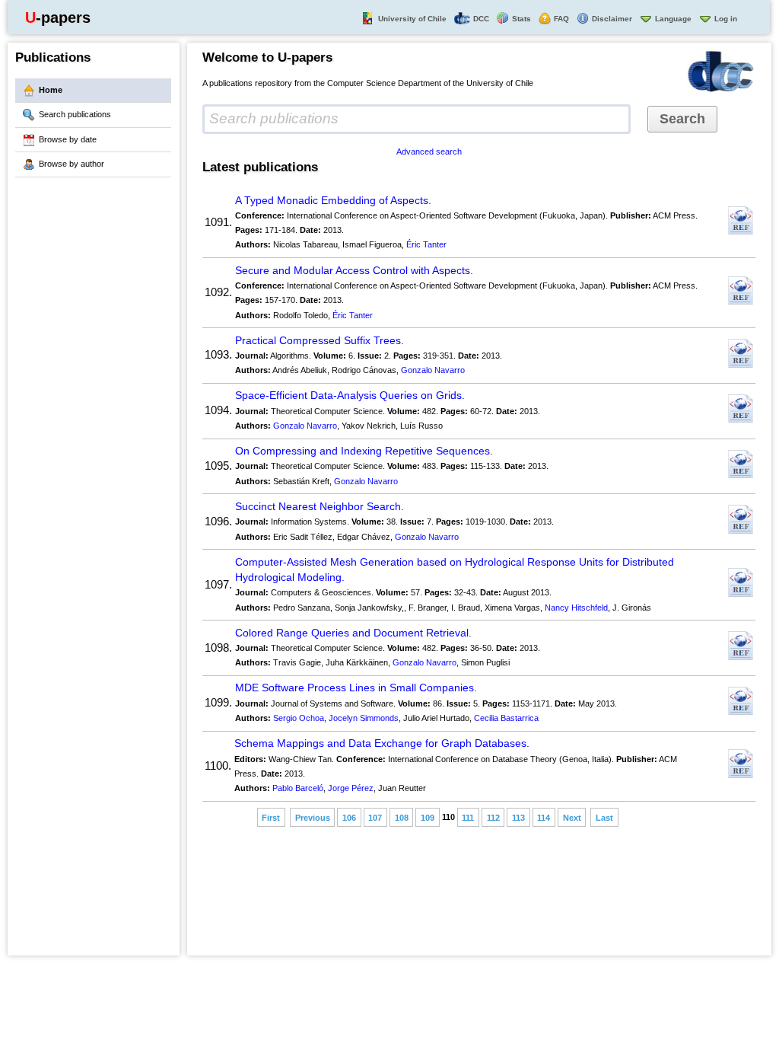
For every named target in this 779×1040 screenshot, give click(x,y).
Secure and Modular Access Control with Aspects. (354, 270)
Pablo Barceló (297, 788)
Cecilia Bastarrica (506, 718)
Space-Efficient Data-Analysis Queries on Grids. (350, 395)
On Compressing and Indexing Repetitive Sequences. (364, 451)
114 (543, 816)
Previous (312, 816)
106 (349, 816)
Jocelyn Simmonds (364, 718)
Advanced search (429, 151)
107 (375, 816)
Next (572, 816)
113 (518, 816)
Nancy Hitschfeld (576, 607)
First (271, 816)
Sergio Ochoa (298, 718)
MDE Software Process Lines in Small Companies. (356, 688)
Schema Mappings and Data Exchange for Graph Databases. (381, 743)
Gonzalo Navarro (433, 370)
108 (402, 816)
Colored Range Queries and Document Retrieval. (353, 633)
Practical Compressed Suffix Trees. (319, 340)
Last (604, 816)
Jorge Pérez (351, 788)
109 (427, 816)
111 (468, 816)
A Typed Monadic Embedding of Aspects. (333, 200)
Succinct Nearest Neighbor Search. (319, 506)
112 (493, 816)
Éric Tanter (426, 244)
